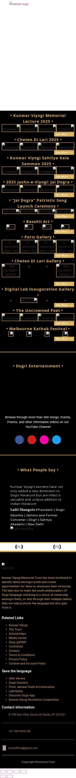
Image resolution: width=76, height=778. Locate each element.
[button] (7, 508)
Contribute (16, 646)
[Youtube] (31, 439)
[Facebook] (19, 439)
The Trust (15, 629)
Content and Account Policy (27, 663)
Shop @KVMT (18, 642)
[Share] (10, 771)
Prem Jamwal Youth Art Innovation (31, 687)
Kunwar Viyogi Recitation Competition (34, 699)
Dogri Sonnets (18, 682)
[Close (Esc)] (3, 771)
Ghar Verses (17, 678)
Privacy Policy (18, 659)
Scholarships (17, 633)
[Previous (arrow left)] (3, 776)
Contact (14, 650)
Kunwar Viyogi (18, 625)
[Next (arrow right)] (10, 776)
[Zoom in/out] (24, 771)
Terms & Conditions (22, 655)
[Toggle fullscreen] (17, 771)
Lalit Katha (16, 691)
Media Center (18, 638)
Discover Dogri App (22, 695)
